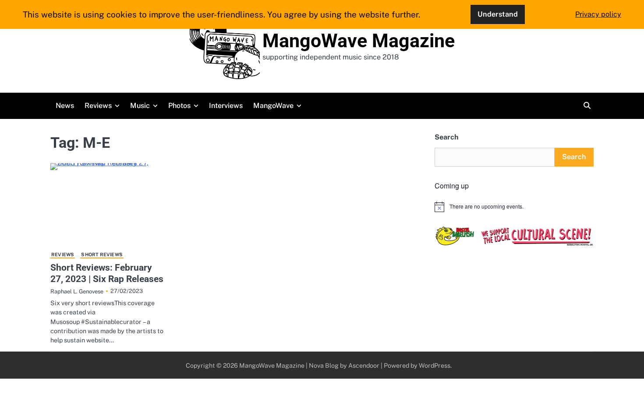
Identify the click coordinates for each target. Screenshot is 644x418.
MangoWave (273, 105)
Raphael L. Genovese (76, 291)
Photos (179, 105)
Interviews (226, 105)
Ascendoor (363, 365)
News (65, 105)
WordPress (434, 365)
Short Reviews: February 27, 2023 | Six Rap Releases (106, 273)
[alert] (514, 207)
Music (140, 105)
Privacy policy (598, 14)
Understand (498, 14)
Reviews (98, 105)
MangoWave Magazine (358, 41)
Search (446, 137)
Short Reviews (102, 254)
